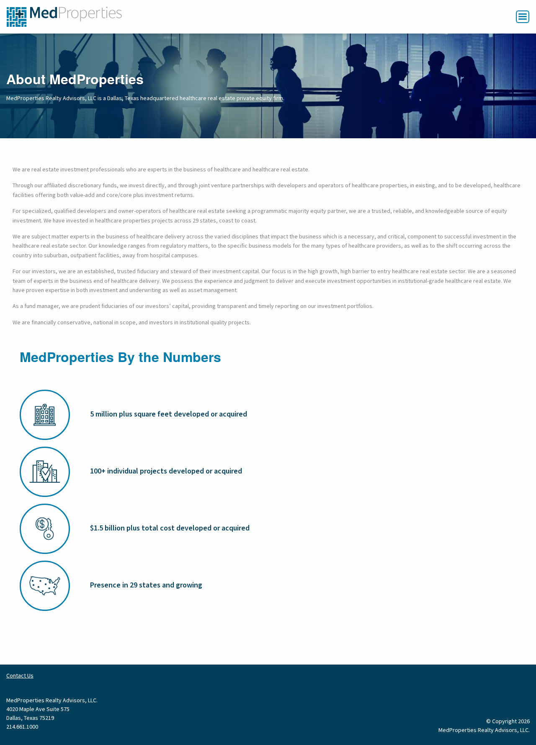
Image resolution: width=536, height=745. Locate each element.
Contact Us (20, 676)
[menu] (522, 16)
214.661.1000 (22, 727)
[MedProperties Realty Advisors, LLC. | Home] (64, 16)
